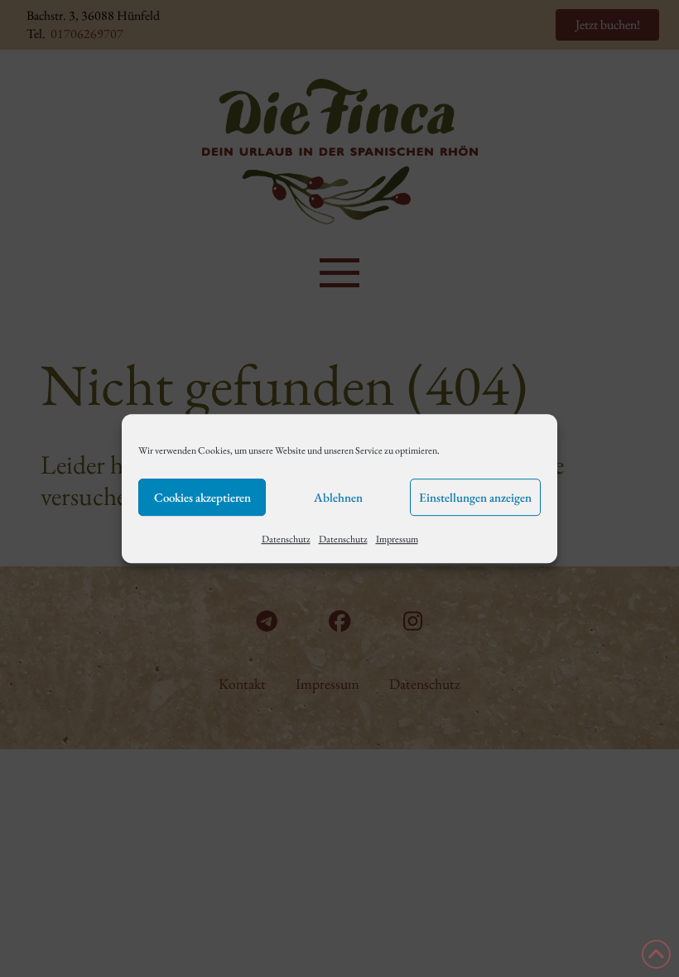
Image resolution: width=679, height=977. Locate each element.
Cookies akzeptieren (202, 497)
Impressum (397, 539)
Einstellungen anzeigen (475, 497)
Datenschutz (286, 539)
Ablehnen (338, 497)
